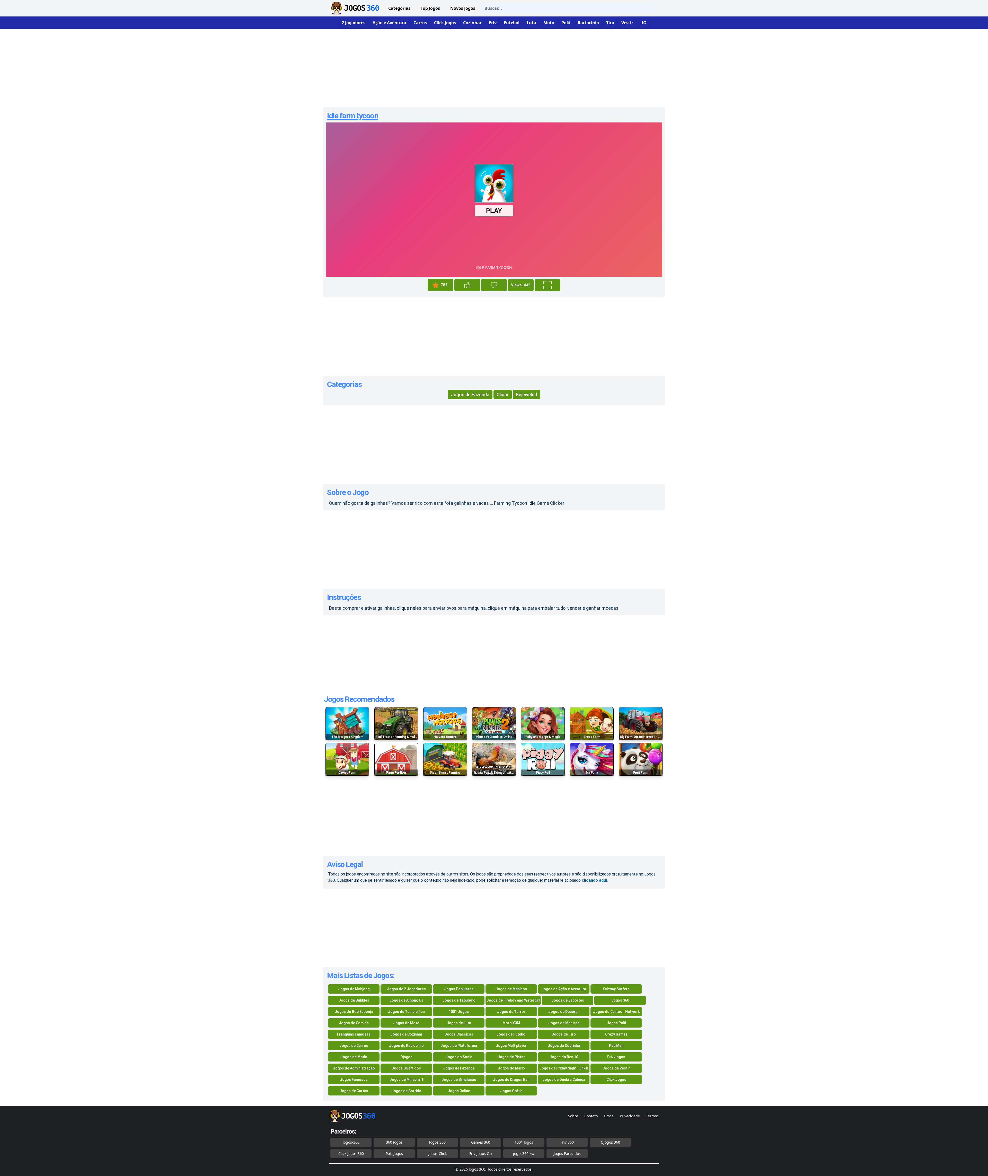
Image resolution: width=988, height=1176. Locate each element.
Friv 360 (567, 1142)
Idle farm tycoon (352, 115)
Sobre (573, 1115)
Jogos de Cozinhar (406, 1034)
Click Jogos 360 (351, 1153)
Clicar (503, 394)
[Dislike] (494, 285)
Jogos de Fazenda (470, 394)
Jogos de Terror (511, 1012)
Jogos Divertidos (406, 1068)
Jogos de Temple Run (406, 1012)
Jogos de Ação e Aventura (563, 989)
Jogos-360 (351, 1142)
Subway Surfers (616, 989)
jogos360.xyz (524, 1153)
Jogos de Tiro (564, 1034)
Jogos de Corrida (406, 1091)
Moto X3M (511, 1023)
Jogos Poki (616, 1023)
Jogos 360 (620, 1000)
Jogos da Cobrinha (564, 1046)
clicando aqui (594, 880)
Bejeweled (526, 394)
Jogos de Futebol (511, 1034)
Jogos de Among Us (406, 1000)
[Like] (467, 285)
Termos (652, 1115)
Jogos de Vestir (616, 1068)
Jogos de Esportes (567, 1000)
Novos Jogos (462, 8)
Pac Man (616, 1046)
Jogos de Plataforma (458, 1046)
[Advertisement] (494, 66)
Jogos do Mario (511, 1068)
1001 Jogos (459, 1012)
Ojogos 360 (610, 1142)
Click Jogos (616, 1079)
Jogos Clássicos (459, 1034)
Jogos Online (459, 1091)
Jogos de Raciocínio (406, 1046)
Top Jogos (430, 8)
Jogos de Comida (354, 1023)
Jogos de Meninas (563, 1023)
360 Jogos (394, 1142)
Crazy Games (616, 1034)
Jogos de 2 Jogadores (406, 989)
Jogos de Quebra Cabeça (563, 1079)
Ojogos (406, 1057)
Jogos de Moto (406, 1023)
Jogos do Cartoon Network (616, 1012)
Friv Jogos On (480, 1153)
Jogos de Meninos (511, 989)
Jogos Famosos (354, 1079)
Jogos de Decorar (563, 1012)
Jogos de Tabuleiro (458, 1000)
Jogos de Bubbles (354, 1000)
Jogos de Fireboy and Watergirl (513, 1000)
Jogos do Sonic (458, 1057)
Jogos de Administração (354, 1068)
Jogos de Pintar (511, 1057)
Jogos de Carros (353, 1046)
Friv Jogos (616, 1057)
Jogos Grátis (511, 1091)
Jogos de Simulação (459, 1079)
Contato (591, 1115)
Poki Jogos (394, 1153)
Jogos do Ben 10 (564, 1057)
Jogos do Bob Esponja (354, 1012)
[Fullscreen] (547, 285)
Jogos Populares (458, 989)
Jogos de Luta (459, 1023)
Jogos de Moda (353, 1057)
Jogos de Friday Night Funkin (563, 1068)
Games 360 (480, 1142)
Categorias (399, 8)
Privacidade (630, 1115)
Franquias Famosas (353, 1034)
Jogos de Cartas (354, 1091)
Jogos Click (437, 1153)
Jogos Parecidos (567, 1153)
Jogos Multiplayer (511, 1046)
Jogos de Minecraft (406, 1079)
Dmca (609, 1115)
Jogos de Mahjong (353, 989)
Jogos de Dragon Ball (511, 1079)
